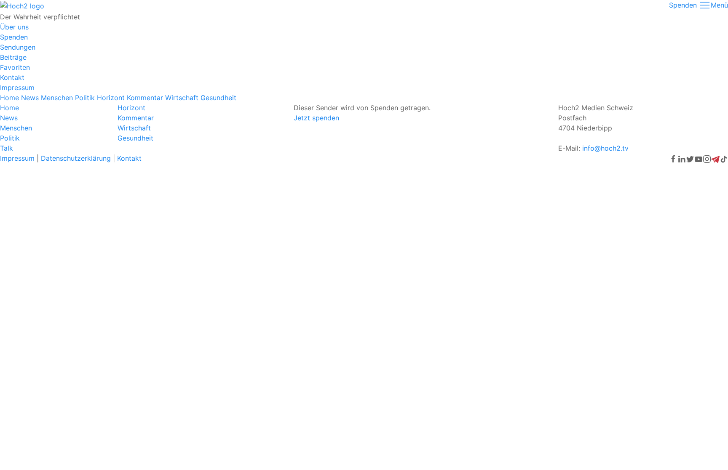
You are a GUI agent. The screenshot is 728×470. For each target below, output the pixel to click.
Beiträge (13, 57)
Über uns (14, 27)
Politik (85, 97)
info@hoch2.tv (605, 148)
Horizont (111, 97)
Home (9, 97)
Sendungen (17, 47)
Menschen (57, 97)
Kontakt (12, 77)
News (30, 97)
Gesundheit (218, 97)
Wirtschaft (181, 97)
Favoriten (15, 67)
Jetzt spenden (316, 118)
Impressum (17, 87)
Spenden (683, 5)
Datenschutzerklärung (76, 158)
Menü (719, 5)
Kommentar (145, 97)
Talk (6, 148)
